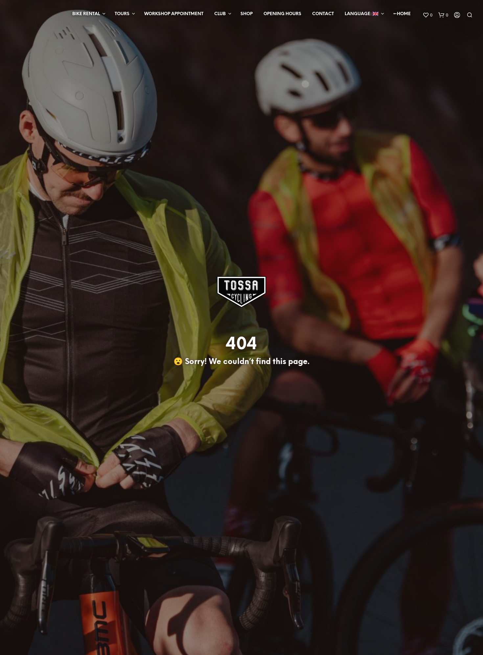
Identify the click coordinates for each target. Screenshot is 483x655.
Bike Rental (86, 14)
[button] (427, 15)
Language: (359, 14)
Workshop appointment (173, 14)
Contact (323, 14)
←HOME (402, 14)
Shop (247, 14)
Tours (122, 14)
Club (220, 14)
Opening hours (282, 14)
